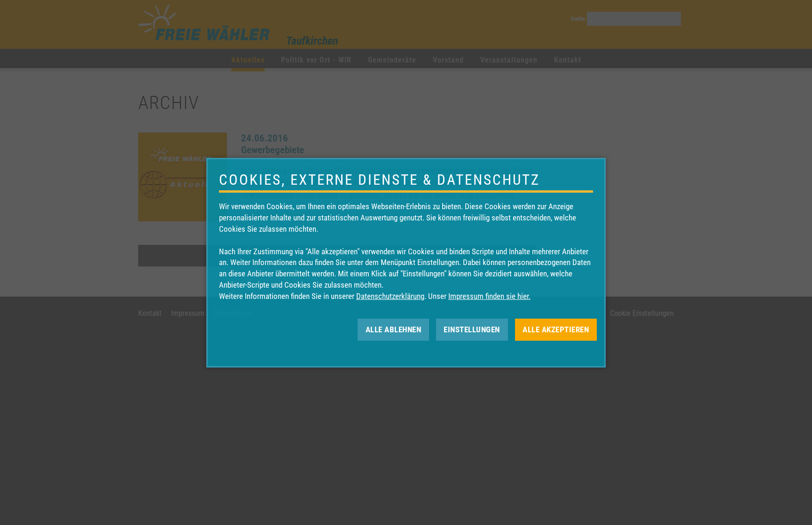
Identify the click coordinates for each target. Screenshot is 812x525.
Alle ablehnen (394, 329)
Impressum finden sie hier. (489, 296)
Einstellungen (472, 329)
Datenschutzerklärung (390, 296)
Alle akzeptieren (556, 329)
